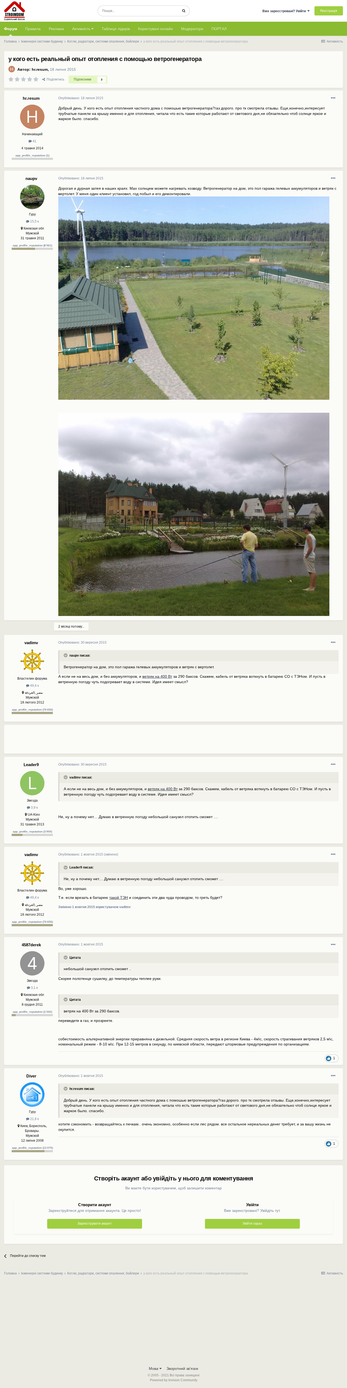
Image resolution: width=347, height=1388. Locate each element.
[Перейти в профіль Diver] (32, 1094)
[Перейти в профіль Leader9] (32, 783)
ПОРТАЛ (219, 29)
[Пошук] (183, 11)
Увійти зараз (252, 1223)
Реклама (56, 29)
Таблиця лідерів (116, 29)
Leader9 (31, 764)
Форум (10, 29)
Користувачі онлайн (155, 29)
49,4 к (34, 685)
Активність (81, 29)
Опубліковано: (80, 98)
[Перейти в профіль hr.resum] (11, 69)
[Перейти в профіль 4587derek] (32, 963)
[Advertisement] (157, 741)
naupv (31, 178)
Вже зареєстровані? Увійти (284, 11)
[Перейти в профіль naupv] (32, 197)
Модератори (192, 29)
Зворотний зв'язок (182, 1368)
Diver (31, 1076)
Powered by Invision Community (173, 1380)
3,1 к (34, 988)
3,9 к (34, 807)
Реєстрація (328, 11)
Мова (154, 1368)
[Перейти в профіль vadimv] (32, 661)
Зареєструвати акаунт (95, 1223)
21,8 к (34, 1119)
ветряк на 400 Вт (157, 676)
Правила (33, 29)
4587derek (31, 944)
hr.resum (40, 69)
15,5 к (34, 221)
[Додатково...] (333, 98)
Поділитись (54, 79)
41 (34, 141)
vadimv (31, 642)
